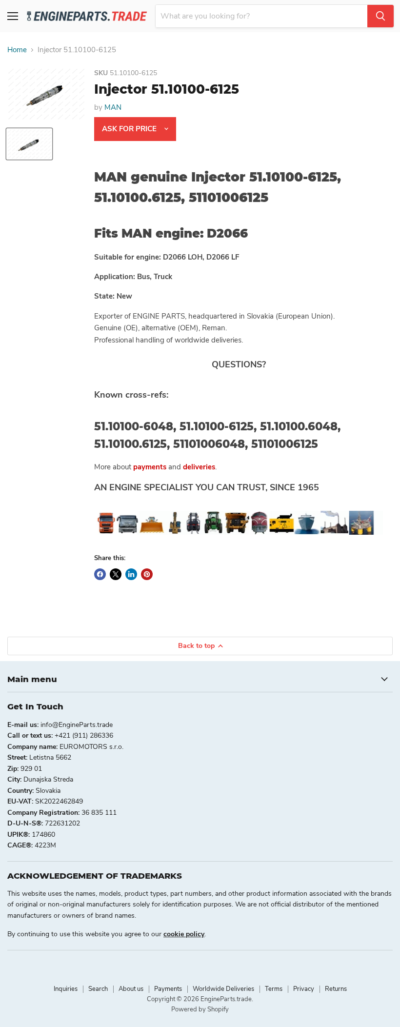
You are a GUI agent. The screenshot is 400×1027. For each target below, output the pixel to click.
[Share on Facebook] (100, 574)
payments (149, 467)
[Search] (380, 16)
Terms (273, 989)
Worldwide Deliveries (223, 989)
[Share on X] (115, 574)
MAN (112, 107)
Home (17, 50)
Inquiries (66, 989)
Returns (336, 989)
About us (131, 989)
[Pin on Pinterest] (147, 574)
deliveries (199, 467)
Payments (168, 989)
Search (98, 989)
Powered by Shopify (200, 1009)
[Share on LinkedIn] (131, 574)
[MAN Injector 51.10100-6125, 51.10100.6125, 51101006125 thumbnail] (29, 144)
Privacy (303, 989)
